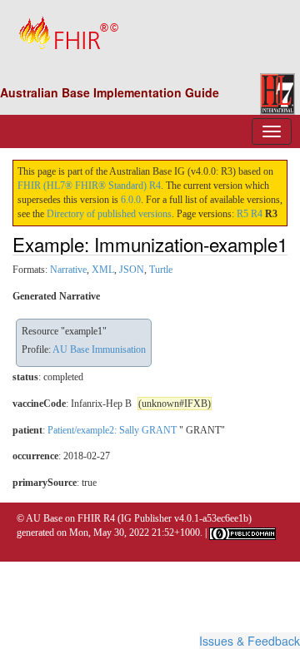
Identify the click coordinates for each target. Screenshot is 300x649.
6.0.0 (131, 200)
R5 (242, 214)
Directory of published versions (109, 214)
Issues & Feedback (249, 640)
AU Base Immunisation (99, 349)
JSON (131, 269)
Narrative (68, 269)
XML (103, 269)
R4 (256, 214)
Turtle (160, 269)
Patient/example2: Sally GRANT (112, 430)
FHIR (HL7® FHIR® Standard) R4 (89, 185)
